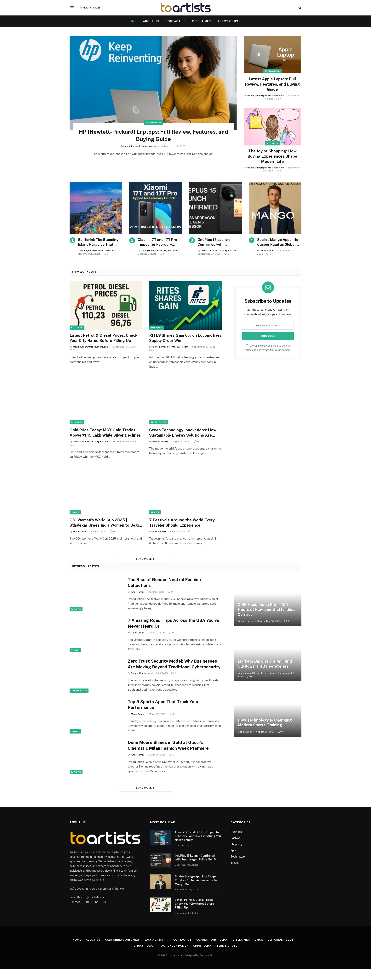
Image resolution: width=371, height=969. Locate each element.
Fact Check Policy (174, 945)
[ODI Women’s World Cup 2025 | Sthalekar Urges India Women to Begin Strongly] (106, 490)
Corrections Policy (212, 939)
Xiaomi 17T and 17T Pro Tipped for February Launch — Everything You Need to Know (159, 242)
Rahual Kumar (160, 441)
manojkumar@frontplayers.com (142, 146)
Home (77, 939)
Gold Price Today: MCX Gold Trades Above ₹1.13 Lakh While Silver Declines (105, 433)
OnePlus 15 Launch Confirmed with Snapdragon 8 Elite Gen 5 (219, 242)
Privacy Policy (269, 349)
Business (77, 327)
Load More (144, 559)
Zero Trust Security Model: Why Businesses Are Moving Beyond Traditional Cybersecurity (174, 664)
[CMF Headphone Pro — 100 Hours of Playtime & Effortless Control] (267, 601)
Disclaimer (201, 21)
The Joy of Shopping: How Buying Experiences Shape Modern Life (272, 156)
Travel (155, 512)
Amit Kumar (267, 250)
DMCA (259, 939)
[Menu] (72, 7)
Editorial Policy (281, 939)
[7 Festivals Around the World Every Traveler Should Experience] (185, 490)
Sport (75, 512)
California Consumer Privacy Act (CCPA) (137, 939)
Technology (153, 122)
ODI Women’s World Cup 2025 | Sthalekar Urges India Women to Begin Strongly (105, 523)
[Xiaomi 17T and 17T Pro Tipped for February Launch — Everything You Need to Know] (155, 208)
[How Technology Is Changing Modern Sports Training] (267, 711)
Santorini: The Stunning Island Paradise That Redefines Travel (98, 242)
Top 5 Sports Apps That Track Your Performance (163, 704)
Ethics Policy (144, 945)
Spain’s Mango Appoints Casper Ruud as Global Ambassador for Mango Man (277, 242)
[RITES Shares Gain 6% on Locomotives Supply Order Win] (185, 305)
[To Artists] (185, 7)
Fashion (76, 609)
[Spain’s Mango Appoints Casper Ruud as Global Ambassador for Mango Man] (275, 208)
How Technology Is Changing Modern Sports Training (265, 723)
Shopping (272, 143)
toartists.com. (176, 955)
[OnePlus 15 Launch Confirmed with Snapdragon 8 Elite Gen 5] (215, 208)
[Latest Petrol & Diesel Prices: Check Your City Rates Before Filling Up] (106, 305)
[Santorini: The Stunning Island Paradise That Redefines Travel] (96, 208)
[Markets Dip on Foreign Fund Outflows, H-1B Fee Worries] (267, 656)
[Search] (299, 7)
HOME (132, 21)
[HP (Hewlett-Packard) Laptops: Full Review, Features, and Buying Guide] (153, 83)
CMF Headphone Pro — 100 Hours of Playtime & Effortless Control (266, 609)
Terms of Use (229, 21)
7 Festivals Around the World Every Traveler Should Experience (182, 523)
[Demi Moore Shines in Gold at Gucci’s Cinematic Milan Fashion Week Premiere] (96, 756)
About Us (151, 21)
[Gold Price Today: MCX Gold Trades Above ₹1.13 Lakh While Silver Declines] (106, 400)
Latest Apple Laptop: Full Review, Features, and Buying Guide (272, 84)
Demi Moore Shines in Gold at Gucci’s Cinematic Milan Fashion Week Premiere (168, 745)
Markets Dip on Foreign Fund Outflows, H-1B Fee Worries (265, 664)
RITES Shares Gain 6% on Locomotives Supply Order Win (185, 338)
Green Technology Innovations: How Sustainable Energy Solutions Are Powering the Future (182, 433)
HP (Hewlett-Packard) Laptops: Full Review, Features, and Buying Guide (153, 135)
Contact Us (176, 21)
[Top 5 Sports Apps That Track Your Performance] (96, 716)
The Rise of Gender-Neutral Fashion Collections (164, 582)
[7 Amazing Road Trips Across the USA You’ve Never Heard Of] (96, 634)
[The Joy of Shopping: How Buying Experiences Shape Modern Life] (272, 126)
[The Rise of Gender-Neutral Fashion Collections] (96, 593)
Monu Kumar (80, 531)
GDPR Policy (202, 945)
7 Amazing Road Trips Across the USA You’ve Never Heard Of (173, 623)
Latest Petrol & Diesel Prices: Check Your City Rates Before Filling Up (103, 338)
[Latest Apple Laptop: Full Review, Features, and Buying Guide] (272, 54)
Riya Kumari (159, 531)
